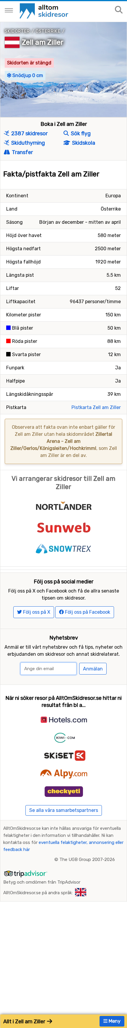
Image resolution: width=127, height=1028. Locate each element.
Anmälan (93, 669)
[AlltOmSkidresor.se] (45, 10)
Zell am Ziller (43, 42)
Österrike (48, 31)
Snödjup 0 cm (27, 75)
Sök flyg (80, 133)
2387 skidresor (29, 133)
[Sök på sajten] (118, 10)
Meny (114, 1021)
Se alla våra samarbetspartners (63, 810)
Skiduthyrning (27, 143)
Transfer (22, 152)
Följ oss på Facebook (87, 612)
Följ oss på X (36, 612)
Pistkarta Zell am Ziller (96, 407)
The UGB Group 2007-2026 (87, 859)
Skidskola (83, 143)
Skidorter (17, 31)
